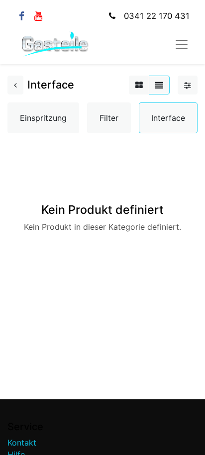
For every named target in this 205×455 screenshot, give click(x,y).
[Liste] (159, 85)
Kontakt (21, 443)
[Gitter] (139, 85)
